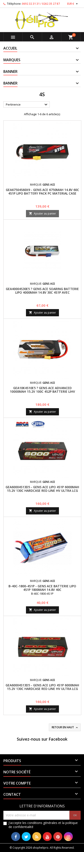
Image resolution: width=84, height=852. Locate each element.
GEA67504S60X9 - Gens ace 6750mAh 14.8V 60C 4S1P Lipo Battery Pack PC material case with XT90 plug (42, 193)
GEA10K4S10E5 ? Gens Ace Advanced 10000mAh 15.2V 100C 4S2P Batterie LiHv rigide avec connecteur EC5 (42, 391)
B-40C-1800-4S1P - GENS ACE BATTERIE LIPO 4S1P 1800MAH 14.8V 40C (42, 588)
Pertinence (27, 104)
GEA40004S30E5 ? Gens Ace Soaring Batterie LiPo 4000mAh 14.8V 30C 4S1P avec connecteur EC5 (42, 292)
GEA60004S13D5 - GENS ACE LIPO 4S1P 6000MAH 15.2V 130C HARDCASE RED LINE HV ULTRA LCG (42, 489)
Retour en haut (65, 727)
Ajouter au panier (42, 213)
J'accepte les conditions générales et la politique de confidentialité (43, 825)
